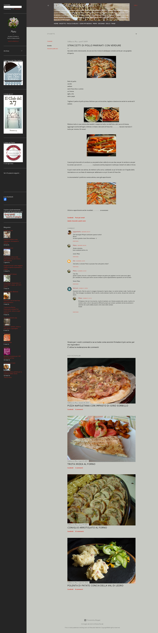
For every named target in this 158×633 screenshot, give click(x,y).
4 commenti (79, 409)
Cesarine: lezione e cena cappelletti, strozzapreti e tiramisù (11, 241)
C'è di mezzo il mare (9, 363)
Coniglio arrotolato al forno (87, 527)
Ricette (62, 23)
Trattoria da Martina (9, 307)
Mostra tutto (8, 377)
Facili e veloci (72, 23)
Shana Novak (99, 624)
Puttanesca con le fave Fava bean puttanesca (12, 301)
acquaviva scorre (8, 248)
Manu (75, 245)
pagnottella (77, 231)
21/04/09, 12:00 (80, 261)
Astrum (75, 288)
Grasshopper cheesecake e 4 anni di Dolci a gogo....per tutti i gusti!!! (12, 285)
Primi (95, 23)
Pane (113, 23)
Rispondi (75, 241)
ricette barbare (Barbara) (11, 292)
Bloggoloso (7, 333)
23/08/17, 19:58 (83, 288)
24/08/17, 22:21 (87, 298)
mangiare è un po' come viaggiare (13, 265)
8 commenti (79, 589)
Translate (17, 9)
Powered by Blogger (93, 620)
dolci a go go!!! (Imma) (10, 274)
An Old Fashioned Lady (10, 318)
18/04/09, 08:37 (85, 232)
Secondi (101, 23)
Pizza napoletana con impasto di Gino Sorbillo (97, 405)
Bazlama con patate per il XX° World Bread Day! (12, 357)
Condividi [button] (49, 41)
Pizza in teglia (8, 342)
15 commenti (79, 531)
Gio (74, 261)
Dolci (108, 23)
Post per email (80, 217)
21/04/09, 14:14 (81, 271)
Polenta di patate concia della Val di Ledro (95, 585)
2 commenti (79, 468)
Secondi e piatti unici (52, 48)
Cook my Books (85, 23)
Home (56, 23)
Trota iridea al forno (81, 464)
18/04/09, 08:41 (81, 245)
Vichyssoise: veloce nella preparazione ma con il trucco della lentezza (12, 258)
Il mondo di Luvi (8, 230)
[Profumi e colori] (5, 200)
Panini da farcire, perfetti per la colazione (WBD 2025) (13, 373)
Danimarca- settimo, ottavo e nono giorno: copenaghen (12, 327)
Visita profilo (13, 41)
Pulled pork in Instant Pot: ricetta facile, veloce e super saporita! (12, 311)
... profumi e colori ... (75, 5)
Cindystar (6, 347)
